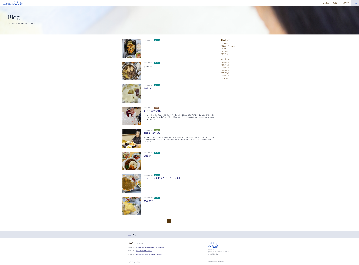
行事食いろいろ (152, 133)
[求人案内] (346, 3)
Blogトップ (225, 40)
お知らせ (225, 43)
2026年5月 (225, 70)
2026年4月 (225, 73)
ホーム (129, 235)
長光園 (224, 48)
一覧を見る (142, 243)
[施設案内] (336, 3)
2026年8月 (225, 62)
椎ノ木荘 (225, 54)
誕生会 (147, 155)
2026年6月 (225, 67)
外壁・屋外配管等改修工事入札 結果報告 (149, 254)
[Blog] (355, 3)
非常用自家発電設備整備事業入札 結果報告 (150, 247)
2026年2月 (225, 75)
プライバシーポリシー (135, 262)
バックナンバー (227, 59)
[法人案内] (326, 3)
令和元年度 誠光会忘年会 (144, 251)
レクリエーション (153, 110)
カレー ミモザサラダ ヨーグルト (162, 178)
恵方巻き (148, 200)
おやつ (147, 88)
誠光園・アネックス (228, 46)
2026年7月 (225, 65)
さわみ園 (225, 51)
